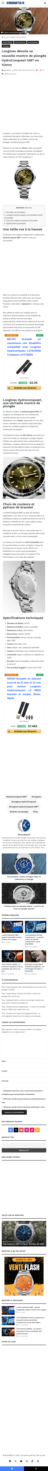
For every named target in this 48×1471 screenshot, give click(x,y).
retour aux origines (23, 313)
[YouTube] (21, 1130)
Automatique (33, 42)
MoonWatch (7, 70)
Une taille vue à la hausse (14, 212)
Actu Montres (20, 42)
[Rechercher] (45, 3)
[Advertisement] (24, 103)
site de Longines (27, 557)
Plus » (43, 847)
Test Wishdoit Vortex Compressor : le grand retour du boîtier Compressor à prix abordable (34, 939)
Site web (5, 1081)
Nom (4, 1061)
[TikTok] (32, 1130)
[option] (24, 1233)
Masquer (28, 208)
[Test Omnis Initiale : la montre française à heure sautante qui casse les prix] (12, 956)
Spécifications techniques (15, 223)
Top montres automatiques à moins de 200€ (23, 1244)
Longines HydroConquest (24, 802)
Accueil (6, 37)
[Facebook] (10, 1130)
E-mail (5, 1071)
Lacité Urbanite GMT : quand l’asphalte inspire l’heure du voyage (12, 937)
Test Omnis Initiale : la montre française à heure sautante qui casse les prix (29, 1331)
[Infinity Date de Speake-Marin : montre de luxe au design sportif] (24, 893)
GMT (19, 237)
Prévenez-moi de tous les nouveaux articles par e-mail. (24, 1107)
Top (36, 812)
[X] (16, 1130)
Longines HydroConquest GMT (24, 807)
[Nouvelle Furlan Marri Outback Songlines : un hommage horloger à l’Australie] (35, 956)
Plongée (6, 46)
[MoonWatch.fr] (15, 3)
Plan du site (41, 1455)
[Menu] (3, 3)
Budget (12, 37)
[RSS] (37, 1130)
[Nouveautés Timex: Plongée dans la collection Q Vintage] (24, 863)
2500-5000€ (21, 37)
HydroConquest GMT (17, 797)
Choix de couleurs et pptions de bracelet (21, 221)
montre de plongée (36, 324)
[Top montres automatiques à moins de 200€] (24, 1233)
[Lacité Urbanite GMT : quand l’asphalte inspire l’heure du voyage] (12, 927)
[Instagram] (26, 1130)
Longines (37, 797)
